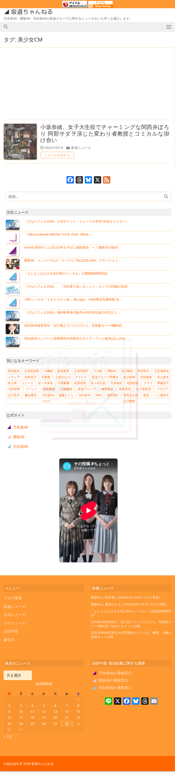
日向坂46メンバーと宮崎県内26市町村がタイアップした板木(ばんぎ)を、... (78, 338)
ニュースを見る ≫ (57, 155)
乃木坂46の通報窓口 (112, 673)
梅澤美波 (107, 389)
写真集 (45, 377)
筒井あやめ (131, 395)
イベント (32, 389)
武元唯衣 (127, 371)
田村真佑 (49, 389)
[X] (97, 180)
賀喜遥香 (63, 371)
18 (32, 717)
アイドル (81, 377)
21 (67, 717)
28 (67, 723)
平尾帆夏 (63, 383)
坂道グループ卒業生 (105, 377)
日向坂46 (84, 395)
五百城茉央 (161, 371)
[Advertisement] (86, 84)
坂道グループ (87, 389)
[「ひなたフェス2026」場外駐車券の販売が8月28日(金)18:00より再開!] (13, 316)
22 (78, 717)
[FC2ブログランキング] (100, 6)
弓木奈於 (116, 383)
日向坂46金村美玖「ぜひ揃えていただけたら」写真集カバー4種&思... (74, 325)
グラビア (163, 389)
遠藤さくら (66, 395)
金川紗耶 (129, 377)
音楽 (146, 395)
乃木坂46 (48, 395)
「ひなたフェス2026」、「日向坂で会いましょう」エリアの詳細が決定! (76, 286)
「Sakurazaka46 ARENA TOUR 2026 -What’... (58, 234)
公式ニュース (15, 614)
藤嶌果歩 (31, 395)
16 (9, 717)
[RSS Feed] (106, 180)
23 (9, 723)
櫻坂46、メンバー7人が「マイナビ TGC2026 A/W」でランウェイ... (72, 260)
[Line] (108, 701)
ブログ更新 (13, 597)
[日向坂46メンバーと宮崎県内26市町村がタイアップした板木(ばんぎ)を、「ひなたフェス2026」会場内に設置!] (13, 342)
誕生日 (9, 639)
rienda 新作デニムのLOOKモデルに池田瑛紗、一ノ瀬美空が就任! (71, 247)
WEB (98, 395)
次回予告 (11, 631)
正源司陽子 (81, 371)
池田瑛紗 (112, 395)
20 (55, 717)
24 (21, 723)
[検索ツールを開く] (6, 27)
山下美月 (14, 395)
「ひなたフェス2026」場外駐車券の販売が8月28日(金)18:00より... (72, 312)
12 (44, 711)
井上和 (12, 383)
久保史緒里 (31, 371)
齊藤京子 (163, 383)
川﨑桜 (48, 371)
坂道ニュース (80, 147)
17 (21, 717)
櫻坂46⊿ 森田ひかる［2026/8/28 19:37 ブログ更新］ (129, 604)
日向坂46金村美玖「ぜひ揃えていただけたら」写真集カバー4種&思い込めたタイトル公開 (131, 624)
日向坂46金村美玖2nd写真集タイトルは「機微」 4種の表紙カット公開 (131, 635)
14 (67, 711)
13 (55, 711)
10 (21, 711)
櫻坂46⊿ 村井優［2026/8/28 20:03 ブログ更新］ (126, 597)
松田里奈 (80, 383)
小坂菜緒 (66, 389)
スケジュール (15, 623)
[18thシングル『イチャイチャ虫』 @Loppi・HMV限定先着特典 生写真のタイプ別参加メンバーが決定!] (13, 303)
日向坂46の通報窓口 (112, 687)
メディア (14, 377)
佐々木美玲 (45, 383)
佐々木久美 (98, 383)
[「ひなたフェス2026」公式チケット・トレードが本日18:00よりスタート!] (13, 225)
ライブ (148, 383)
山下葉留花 (143, 389)
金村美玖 (125, 389)
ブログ (46, 401)
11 (32, 711)
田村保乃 (30, 377)
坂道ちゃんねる (32, 12)
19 (44, 717)
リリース (27, 383)
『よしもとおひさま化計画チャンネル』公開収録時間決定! (66, 273)
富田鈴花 (14, 371)
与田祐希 (14, 389)
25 (32, 723)
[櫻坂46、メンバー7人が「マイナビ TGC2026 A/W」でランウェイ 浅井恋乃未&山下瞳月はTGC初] (13, 264)
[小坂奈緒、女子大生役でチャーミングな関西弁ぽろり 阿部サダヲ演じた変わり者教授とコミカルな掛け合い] (20, 142)
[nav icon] (168, 26)
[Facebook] (70, 180)
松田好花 (133, 383)
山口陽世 (129, 401)
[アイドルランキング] (74, 6)
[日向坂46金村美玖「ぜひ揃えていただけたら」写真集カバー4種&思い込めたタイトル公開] (13, 329)
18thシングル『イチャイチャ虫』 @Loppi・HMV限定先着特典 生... (73, 299)
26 (44, 723)
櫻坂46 (111, 371)
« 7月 (8, 736)
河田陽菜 (146, 377)
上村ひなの (62, 377)
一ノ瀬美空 (161, 395)
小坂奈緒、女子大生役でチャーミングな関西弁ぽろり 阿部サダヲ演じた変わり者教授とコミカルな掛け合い (104, 133)
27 (55, 723)
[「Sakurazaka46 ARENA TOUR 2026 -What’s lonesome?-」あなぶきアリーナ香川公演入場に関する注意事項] (13, 238)
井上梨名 (163, 377)
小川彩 (98, 371)
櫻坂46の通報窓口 (110, 680)
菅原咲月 (143, 371)
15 (78, 711)
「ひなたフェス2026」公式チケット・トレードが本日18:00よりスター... (76, 221)
